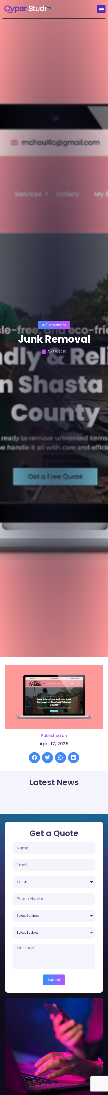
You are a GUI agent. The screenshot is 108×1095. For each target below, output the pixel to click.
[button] (101, 9)
